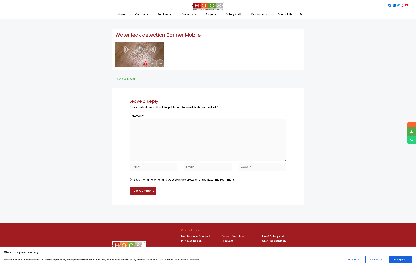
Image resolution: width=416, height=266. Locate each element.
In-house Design (191, 241)
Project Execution (233, 236)
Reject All (376, 259)
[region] (208, 256)
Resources (258, 14)
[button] (170, 14)
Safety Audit (233, 14)
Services (163, 14)
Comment (137, 116)
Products (187, 14)
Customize (352, 259)
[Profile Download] (411, 131)
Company (141, 14)
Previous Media (123, 79)
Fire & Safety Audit (274, 236)
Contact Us (285, 14)
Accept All (400, 259)
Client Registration (274, 241)
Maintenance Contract (195, 236)
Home (121, 14)
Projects (211, 14)
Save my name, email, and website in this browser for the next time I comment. (184, 180)
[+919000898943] (411, 140)
